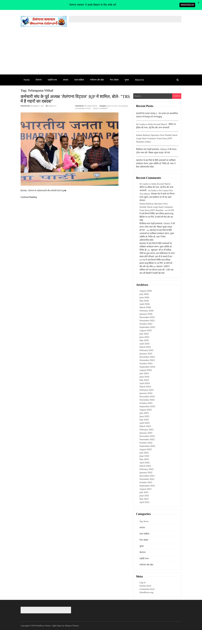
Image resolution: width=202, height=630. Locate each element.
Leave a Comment (100, 108)
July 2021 (143, 492)
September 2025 (147, 327)
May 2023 (144, 419)
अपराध (65, 79)
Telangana (123, 106)
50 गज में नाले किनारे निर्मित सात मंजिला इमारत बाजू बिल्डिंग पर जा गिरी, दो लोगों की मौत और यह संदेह (155, 263)
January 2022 (145, 472)
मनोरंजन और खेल (97, 79)
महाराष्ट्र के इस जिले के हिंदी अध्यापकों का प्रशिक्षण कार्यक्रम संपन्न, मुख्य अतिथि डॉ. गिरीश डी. (155, 246)
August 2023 (145, 410)
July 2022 (144, 452)
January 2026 (145, 314)
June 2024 (144, 376)
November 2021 (146, 479)
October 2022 (145, 443)
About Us (139, 79)
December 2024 (147, 357)
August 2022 (145, 449)
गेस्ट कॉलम (114, 79)
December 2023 (147, 396)
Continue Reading (29, 197)
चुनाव (127, 79)
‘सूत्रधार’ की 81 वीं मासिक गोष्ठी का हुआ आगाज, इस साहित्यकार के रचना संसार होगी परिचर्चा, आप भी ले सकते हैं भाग (157, 253)
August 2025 (145, 330)
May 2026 (144, 301)
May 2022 (144, 459)
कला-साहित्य (79, 79)
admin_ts (52, 106)
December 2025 (147, 317)
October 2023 (145, 403)
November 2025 (147, 320)
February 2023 (146, 429)
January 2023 (145, 433)
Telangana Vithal (83, 108)
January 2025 (145, 353)
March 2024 (145, 386)
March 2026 (145, 307)
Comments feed (146, 589)
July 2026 (144, 294)
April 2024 (144, 383)
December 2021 (147, 476)
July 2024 (144, 373)
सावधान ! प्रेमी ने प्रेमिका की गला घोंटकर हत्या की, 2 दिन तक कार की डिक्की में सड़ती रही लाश (156, 270)
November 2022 (147, 439)
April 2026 (144, 304)
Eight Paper (57, 625)
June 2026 (144, 297)
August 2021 (145, 489)
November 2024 (147, 360)
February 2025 (146, 350)
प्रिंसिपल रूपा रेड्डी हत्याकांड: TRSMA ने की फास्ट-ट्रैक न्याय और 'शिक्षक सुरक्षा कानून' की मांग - (157, 227)
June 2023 (144, 416)
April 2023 (144, 423)
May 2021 (144, 499)
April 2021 (144, 502)
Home (27, 79)
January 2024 (145, 393)
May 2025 (144, 340)
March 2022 (145, 466)
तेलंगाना (39, 79)
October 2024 (145, 363)
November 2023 (147, 400)
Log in (142, 582)
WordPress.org (146, 592)
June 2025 (144, 337)
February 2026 (146, 310)
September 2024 (147, 367)
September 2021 (147, 486)
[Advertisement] (101, 54)
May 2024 (144, 380)
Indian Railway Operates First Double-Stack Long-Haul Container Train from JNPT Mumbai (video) (156, 138)
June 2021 (144, 495)
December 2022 (147, 436)
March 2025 (145, 347)
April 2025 (144, 343)
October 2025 (145, 324)
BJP (107, 106)
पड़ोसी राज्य (52, 79)
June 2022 (144, 456)
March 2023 (145, 426)
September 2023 (147, 406)
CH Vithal (113, 106)
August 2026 (145, 291)
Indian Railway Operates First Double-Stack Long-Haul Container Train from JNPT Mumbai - (156, 207)
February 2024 (146, 390)
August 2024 (145, 370)
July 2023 (144, 413)
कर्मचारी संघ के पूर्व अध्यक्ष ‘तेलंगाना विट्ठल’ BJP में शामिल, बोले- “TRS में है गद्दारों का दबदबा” (75, 99)
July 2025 (144, 334)
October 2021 (145, 482)
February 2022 (146, 469)
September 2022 (147, 446)
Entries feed (145, 586)
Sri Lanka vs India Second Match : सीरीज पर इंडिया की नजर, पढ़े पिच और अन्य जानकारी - (156, 187)
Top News (88, 106)
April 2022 (144, 462)
